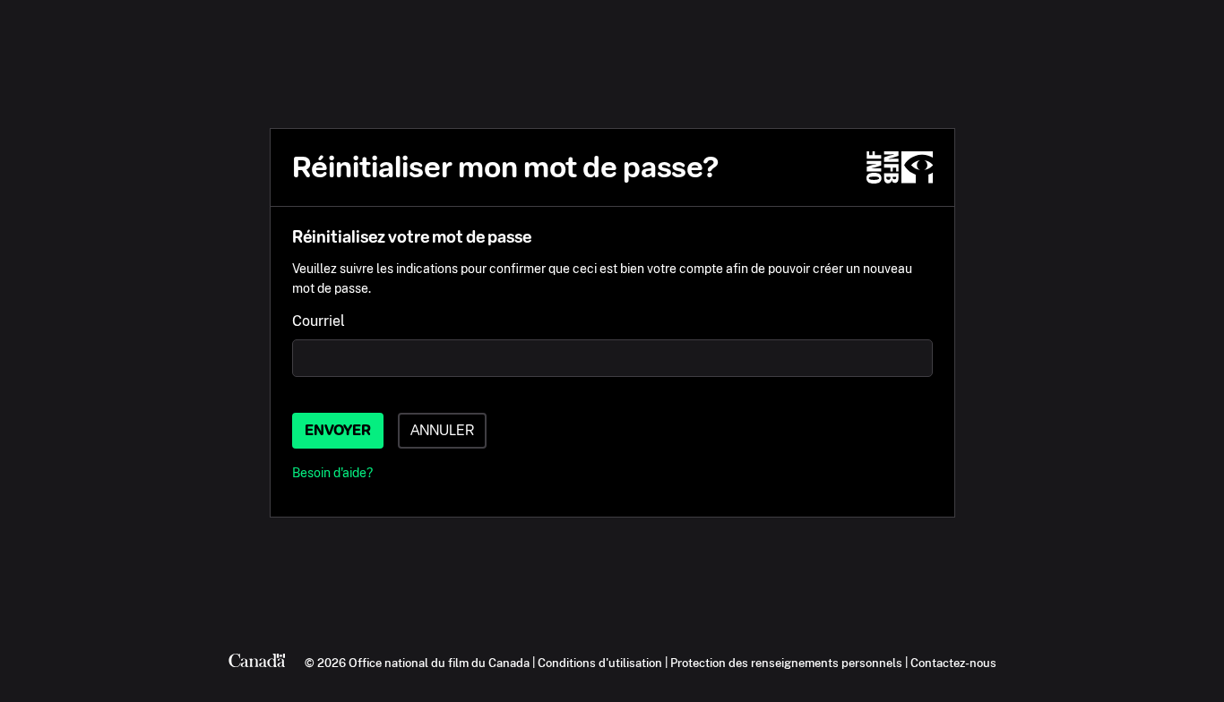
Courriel (318, 321)
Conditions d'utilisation (600, 662)
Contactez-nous (953, 662)
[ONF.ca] (899, 167)
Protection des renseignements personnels (786, 662)
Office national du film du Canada (439, 662)
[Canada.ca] (257, 662)
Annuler (442, 430)
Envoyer (338, 430)
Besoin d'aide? (332, 472)
